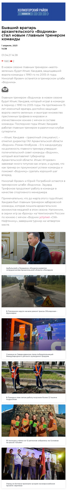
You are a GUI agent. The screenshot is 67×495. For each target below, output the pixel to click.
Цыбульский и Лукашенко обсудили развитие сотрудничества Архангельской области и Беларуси (29, 269)
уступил (44, 217)
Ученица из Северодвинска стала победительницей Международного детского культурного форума (29, 355)
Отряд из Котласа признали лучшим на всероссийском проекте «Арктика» (30, 485)
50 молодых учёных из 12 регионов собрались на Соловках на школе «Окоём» (32, 442)
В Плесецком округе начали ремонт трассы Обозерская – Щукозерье (31, 312)
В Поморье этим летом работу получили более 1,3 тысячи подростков (31, 398)
